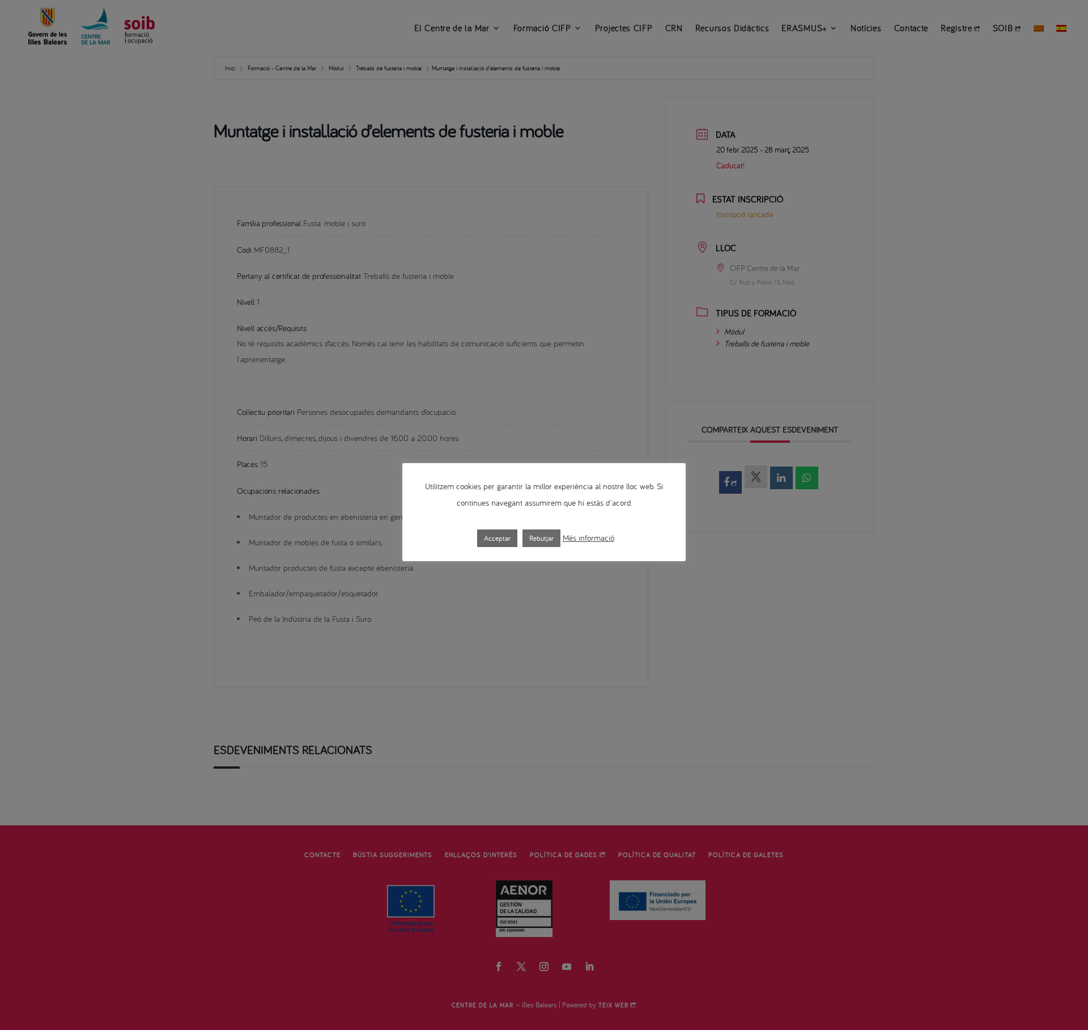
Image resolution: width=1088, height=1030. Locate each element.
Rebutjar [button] (541, 538)
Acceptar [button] (497, 538)
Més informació (588, 537)
